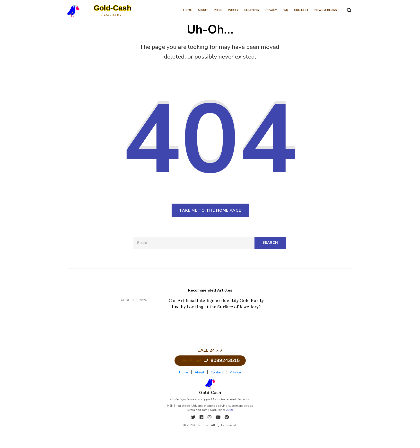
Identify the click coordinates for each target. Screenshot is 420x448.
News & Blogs (326, 10)
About (203, 10)
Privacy (271, 10)
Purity (233, 10)
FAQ (285, 10)
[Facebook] (202, 417)
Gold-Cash (112, 8)
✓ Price (235, 372)
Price (218, 10)
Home (187, 10)
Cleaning (251, 10)
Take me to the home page (210, 210)
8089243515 (225, 360)
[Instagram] (210, 417)
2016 (229, 410)
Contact (301, 10)
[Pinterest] (227, 417)
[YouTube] (219, 417)
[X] (194, 417)
